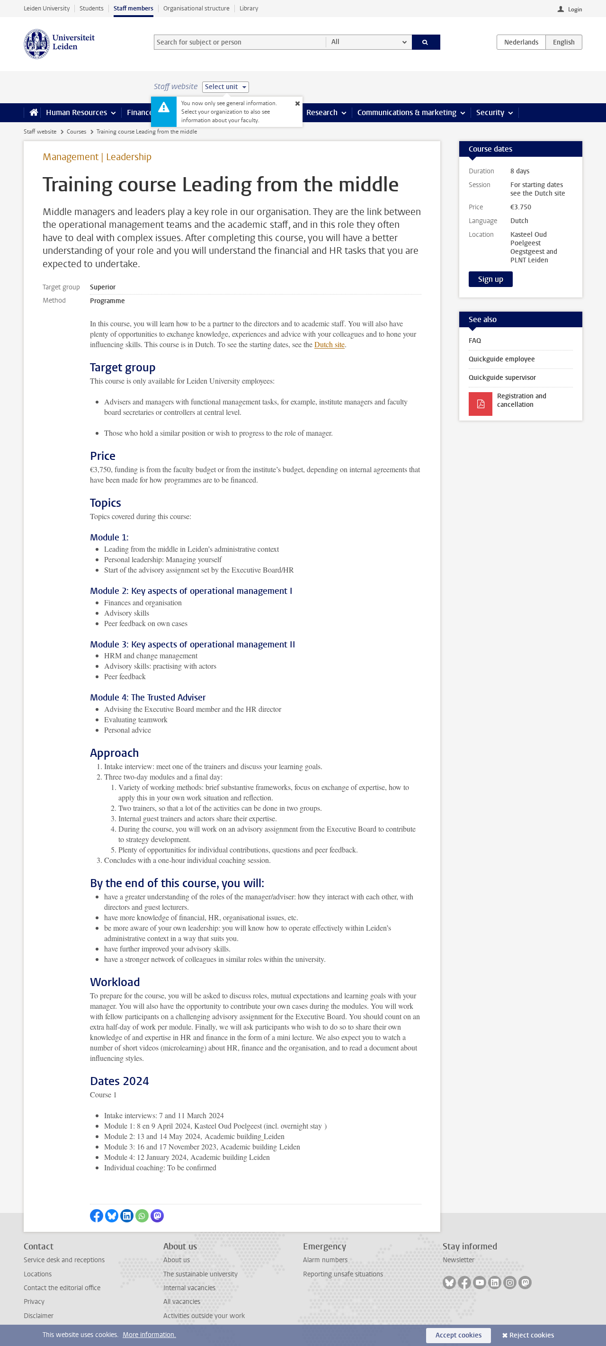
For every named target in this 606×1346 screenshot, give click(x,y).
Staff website (40, 131)
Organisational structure (196, 8)
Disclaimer (38, 1315)
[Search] (426, 42)
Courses (76, 131)
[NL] (521, 42)
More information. (149, 1334)
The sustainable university (200, 1274)
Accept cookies (458, 1335)
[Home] (32, 112)
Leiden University (47, 8)
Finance (140, 112)
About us (176, 1260)
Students (92, 8)
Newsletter (458, 1260)
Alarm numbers (325, 1260)
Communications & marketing (406, 112)
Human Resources (76, 112)
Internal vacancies (189, 1287)
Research (322, 112)
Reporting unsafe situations (343, 1274)
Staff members (133, 8)
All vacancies (181, 1301)
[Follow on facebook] (464, 1282)
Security (490, 112)
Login (575, 9)
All (335, 41)
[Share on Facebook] (96, 1215)
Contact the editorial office (62, 1287)
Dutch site (329, 344)
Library (249, 8)
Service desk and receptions (64, 1260)
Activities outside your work (204, 1315)
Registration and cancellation (521, 400)
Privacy (34, 1301)
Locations (38, 1274)
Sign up (490, 279)
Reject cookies (531, 1335)
